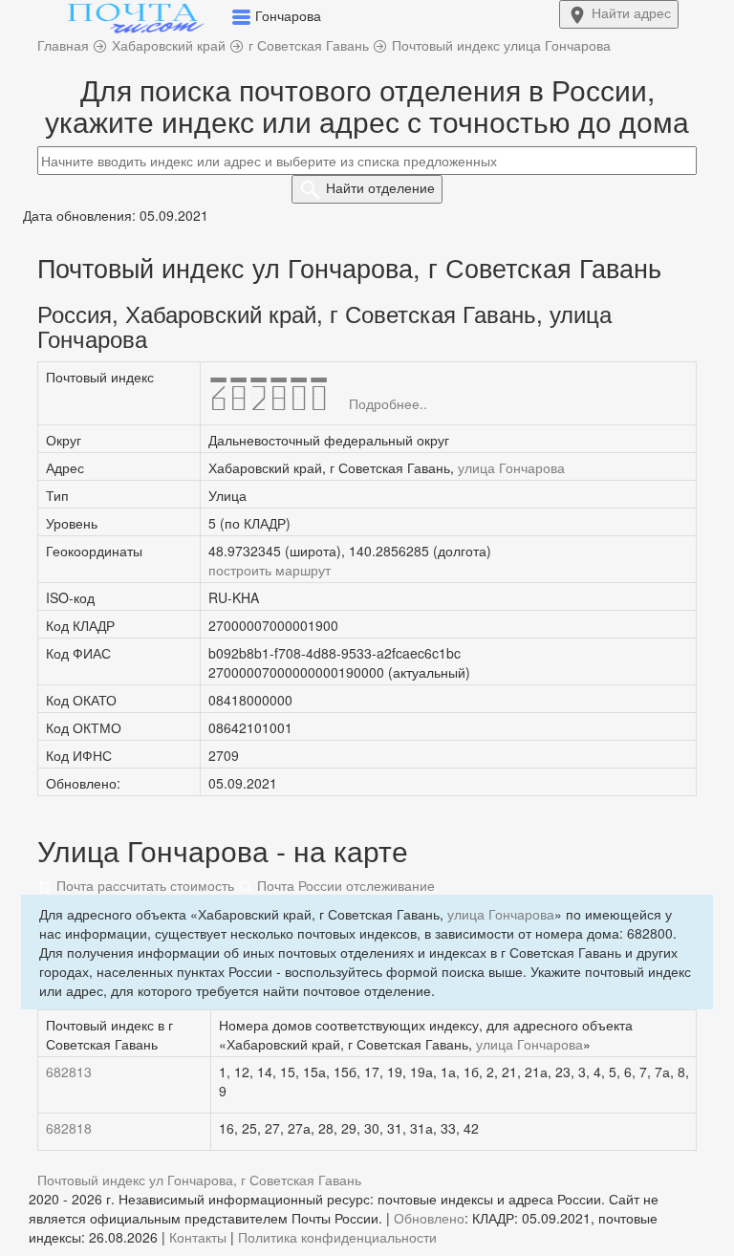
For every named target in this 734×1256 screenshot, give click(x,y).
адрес (631, 12)
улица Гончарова (511, 467)
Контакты (198, 1236)
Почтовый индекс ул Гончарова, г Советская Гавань (199, 1179)
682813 (69, 1071)
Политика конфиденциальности (337, 1236)
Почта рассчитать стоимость (143, 885)
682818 (69, 1127)
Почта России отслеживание (344, 885)
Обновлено (429, 1217)
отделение (380, 187)
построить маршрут (269, 569)
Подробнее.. (388, 403)
